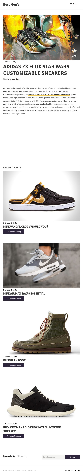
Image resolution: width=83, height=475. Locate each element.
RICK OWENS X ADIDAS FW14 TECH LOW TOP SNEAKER (32, 429)
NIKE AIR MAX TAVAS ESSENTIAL (24, 293)
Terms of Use (31, 470)
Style (15, 61)
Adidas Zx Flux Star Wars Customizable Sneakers (49, 94)
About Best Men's (9, 470)
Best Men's (11, 4)
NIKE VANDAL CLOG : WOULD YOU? (25, 226)
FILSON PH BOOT (14, 360)
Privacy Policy (21, 470)
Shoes (7, 61)
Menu (75, 4)
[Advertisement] (41, 136)
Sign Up (15, 456)
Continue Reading (14, 231)
